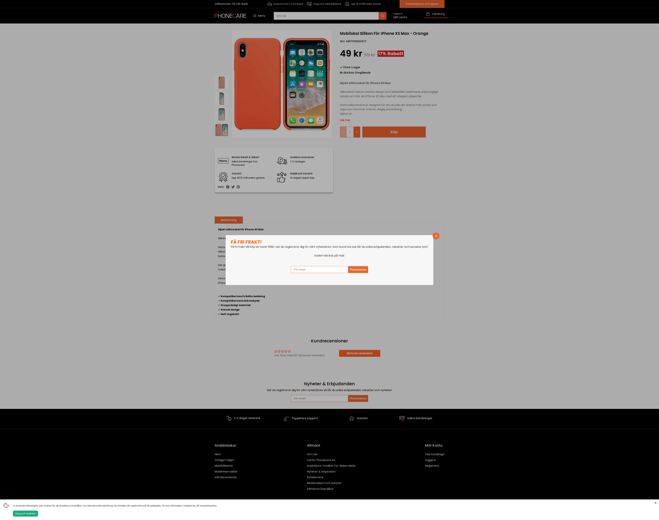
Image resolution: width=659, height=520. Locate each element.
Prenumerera (358, 269)
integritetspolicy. (208, 505)
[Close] (655, 503)
